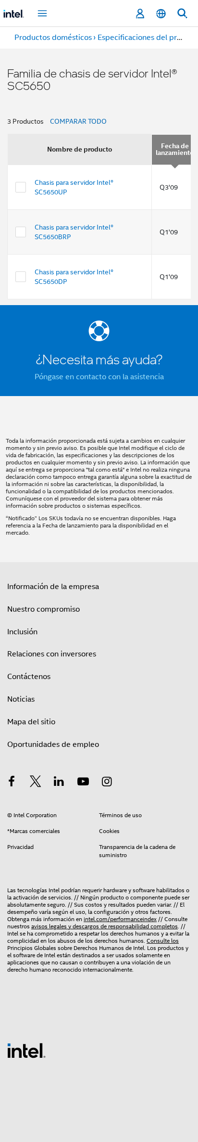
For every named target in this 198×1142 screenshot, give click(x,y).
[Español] (161, 13)
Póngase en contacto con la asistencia (99, 377)
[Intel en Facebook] (11, 783)
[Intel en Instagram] (107, 783)
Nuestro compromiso (43, 609)
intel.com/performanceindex (120, 919)
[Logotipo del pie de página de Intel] (26, 1050)
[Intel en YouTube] (83, 783)
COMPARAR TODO (78, 121)
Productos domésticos (53, 37)
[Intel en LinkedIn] (59, 783)
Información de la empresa (53, 586)
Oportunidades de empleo (53, 744)
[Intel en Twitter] (35, 783)
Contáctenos (28, 676)
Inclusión (22, 632)
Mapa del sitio (31, 722)
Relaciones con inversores (51, 654)
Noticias (21, 699)
